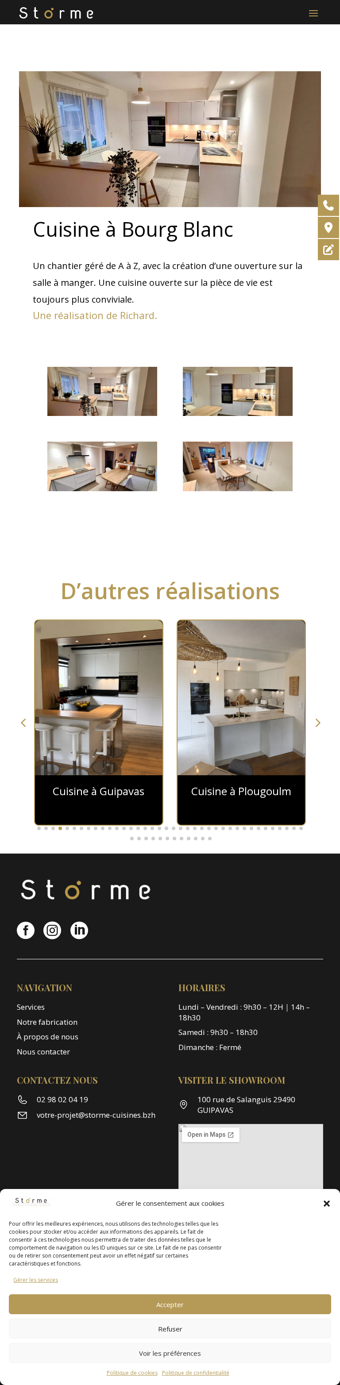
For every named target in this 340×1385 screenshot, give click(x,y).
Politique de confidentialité (195, 1373)
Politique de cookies (132, 1373)
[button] (326, 1203)
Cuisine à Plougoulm (99, 791)
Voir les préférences (170, 1353)
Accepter (170, 1304)
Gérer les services (35, 1280)
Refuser (170, 1328)
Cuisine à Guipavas (241, 791)
